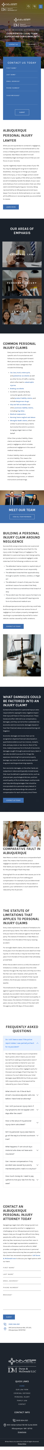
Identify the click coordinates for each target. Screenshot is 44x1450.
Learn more (30, 44)
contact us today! (13, 626)
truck (19, 373)
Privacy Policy (22, 1444)
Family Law (22, 1400)
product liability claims (23, 398)
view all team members (22, 517)
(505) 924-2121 (14, 1324)
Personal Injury (22, 1397)
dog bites (20, 411)
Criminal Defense (22, 1393)
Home (21, 1386)
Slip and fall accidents (18, 405)
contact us (13, 44)
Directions (22, 1432)
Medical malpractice (18, 414)
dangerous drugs (22, 401)
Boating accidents (17, 389)
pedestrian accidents (21, 376)
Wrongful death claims (18, 421)
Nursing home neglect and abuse (22, 417)
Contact (22, 1404)
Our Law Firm (22, 1389)
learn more (11, 207)
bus (14, 373)
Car (11, 373)
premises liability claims (24, 408)
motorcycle (25, 373)
